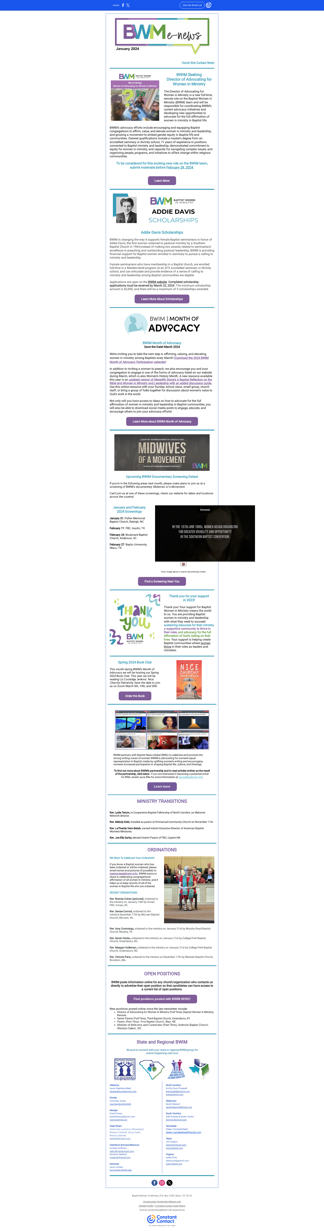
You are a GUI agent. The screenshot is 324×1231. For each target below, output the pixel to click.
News (210, 62)
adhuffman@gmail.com (122, 1151)
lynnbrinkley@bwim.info (160, 1210)
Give (193, 62)
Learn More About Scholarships (162, 299)
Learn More (162, 180)
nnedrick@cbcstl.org (120, 1157)
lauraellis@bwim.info (191, 777)
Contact (201, 62)
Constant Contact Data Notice (170, 1206)
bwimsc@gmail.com (176, 1119)
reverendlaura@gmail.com (123, 1091)
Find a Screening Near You (162, 581)
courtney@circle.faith (120, 1104)
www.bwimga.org (118, 1119)
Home (186, 62)
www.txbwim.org (174, 1148)
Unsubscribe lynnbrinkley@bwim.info (162, 1201)
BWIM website (157, 282)
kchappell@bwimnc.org (178, 1091)
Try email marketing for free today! (162, 1225)
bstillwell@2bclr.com (120, 1138)
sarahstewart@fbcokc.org (179, 1107)
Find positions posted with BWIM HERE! (162, 999)
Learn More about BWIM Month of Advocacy (162, 421)
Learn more (162, 786)
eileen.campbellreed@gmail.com (183, 1132)
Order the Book (135, 696)
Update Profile (146, 1206)
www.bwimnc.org (174, 1094)
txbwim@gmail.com (176, 1145)
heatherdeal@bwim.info (124, 873)
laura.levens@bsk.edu (121, 1170)
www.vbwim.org (174, 1164)
